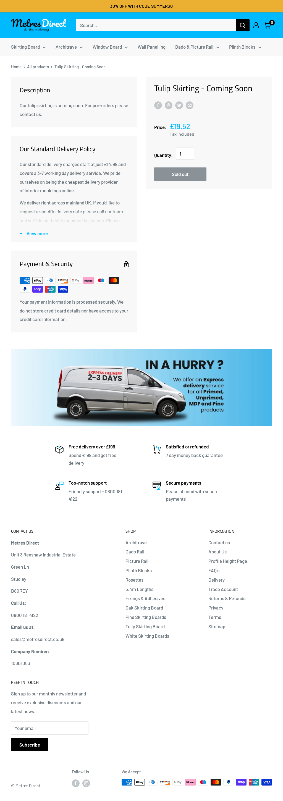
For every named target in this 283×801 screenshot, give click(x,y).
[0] (267, 25)
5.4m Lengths (139, 589)
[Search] (243, 25)
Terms (214, 617)
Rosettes (134, 579)
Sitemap (216, 626)
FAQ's (213, 570)
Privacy (215, 607)
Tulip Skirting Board (145, 626)
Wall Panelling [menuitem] (152, 46)
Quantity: (163, 155)
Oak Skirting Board (144, 607)
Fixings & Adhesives (145, 598)
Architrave (136, 542)
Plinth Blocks (138, 570)
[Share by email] (189, 104)
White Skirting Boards (147, 636)
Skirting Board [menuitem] (25, 46)
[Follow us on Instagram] (86, 783)
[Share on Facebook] (158, 104)
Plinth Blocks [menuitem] (242, 46)
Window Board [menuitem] (107, 46)
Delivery (216, 579)
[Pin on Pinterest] (168, 104)
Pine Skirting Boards (145, 617)
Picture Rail (136, 561)
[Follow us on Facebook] (76, 783)
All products (38, 66)
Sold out (180, 174)
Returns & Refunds (226, 598)
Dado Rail (134, 551)
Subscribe (29, 744)
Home (16, 66)
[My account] (256, 25)
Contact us (219, 542)
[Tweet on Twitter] (179, 104)
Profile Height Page (227, 561)
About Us (217, 551)
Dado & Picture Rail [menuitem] (194, 46)
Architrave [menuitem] (66, 46)
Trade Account (223, 589)
